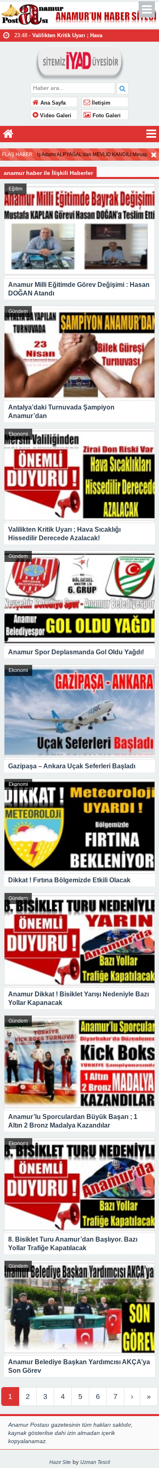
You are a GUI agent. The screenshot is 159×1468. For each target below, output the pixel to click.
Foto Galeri (106, 116)
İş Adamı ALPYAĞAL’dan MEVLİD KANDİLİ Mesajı (92, 154)
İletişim (100, 103)
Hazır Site (60, 1462)
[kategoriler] (151, 134)
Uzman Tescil (95, 1462)
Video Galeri (54, 116)
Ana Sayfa (52, 103)
